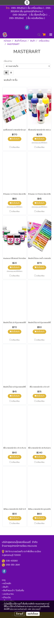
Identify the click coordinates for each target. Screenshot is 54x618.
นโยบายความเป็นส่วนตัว (18, 609)
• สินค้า (5, 587)
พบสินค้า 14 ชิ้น (10, 80)
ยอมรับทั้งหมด (33, 614)
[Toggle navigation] (50, 34)
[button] (38, 34)
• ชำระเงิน (6, 597)
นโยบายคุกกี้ (36, 609)
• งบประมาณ (8, 594)
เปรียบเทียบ (15, 147)
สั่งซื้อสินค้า (15, 139)
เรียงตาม (9, 61)
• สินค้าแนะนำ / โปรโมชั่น (13, 590)
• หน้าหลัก (6, 583)
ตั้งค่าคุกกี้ (19, 614)
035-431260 (12, 560)
